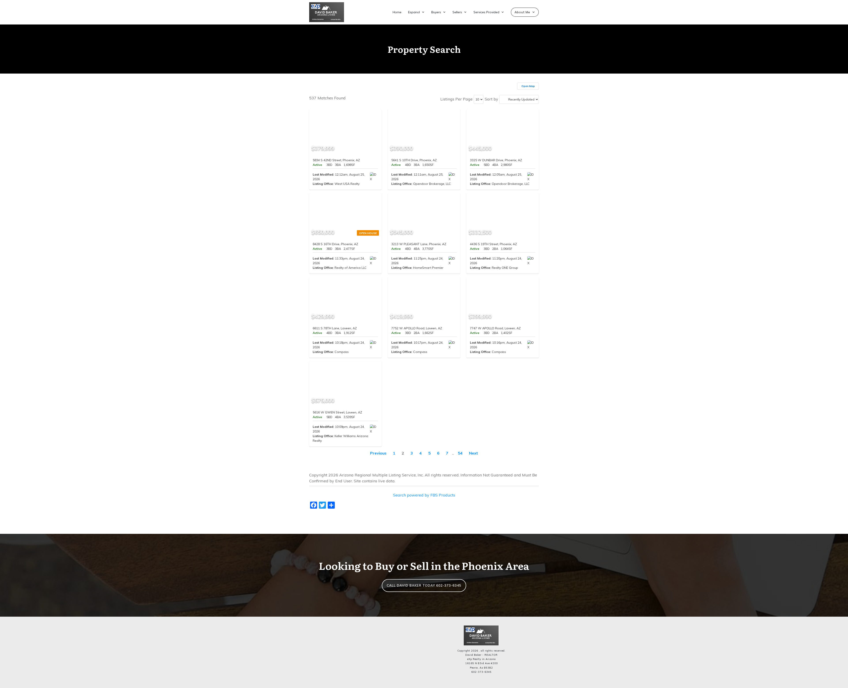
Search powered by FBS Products (424, 495)
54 (460, 453)
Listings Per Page (456, 99)
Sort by (491, 99)
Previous (378, 453)
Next (473, 453)
